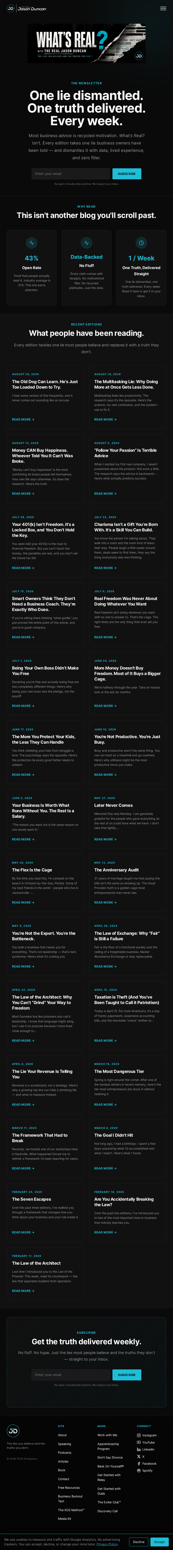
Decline (139, 1542)
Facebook (149, 1463)
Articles (63, 1461)
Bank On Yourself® (110, 1466)
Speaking (64, 1444)
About (62, 1435)
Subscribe (127, 174)
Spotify (147, 1470)
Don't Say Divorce (110, 1457)
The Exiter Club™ (109, 1502)
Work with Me (107, 1435)
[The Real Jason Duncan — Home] (26, 8)
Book (61, 1470)
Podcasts (65, 1452)
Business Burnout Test (70, 1498)
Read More (23, 419)
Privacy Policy (107, 1544)
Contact (63, 1479)
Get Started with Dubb (109, 1491)
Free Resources (69, 1487)
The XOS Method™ (71, 1510)
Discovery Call (107, 1511)
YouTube (148, 1442)
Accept (159, 1542)
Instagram (149, 1435)
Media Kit (64, 1518)
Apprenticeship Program (108, 1446)
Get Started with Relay (109, 1477)
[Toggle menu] (163, 8)
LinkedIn (148, 1449)
